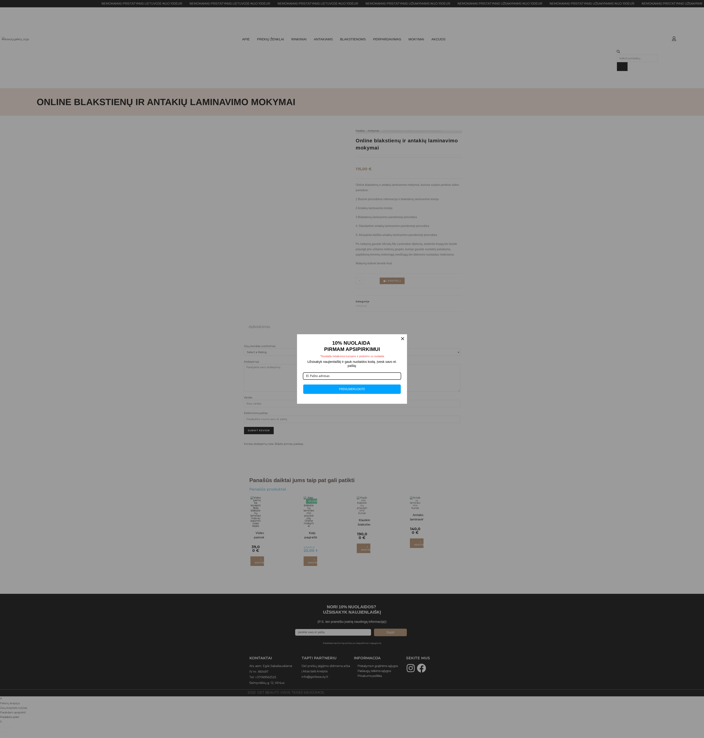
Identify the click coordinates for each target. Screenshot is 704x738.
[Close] (402, 338)
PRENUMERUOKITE (352, 389)
